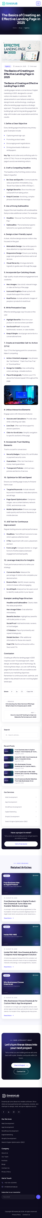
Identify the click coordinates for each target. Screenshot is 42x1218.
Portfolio (4, 1161)
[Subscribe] (38, 1197)
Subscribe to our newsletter (11, 1192)
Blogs (20, 28)
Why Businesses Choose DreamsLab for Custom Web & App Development (20, 1002)
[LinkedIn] (9, 1112)
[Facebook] (3, 1112)
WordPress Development (13, 807)
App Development (11, 802)
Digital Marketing (10, 812)
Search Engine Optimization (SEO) (16, 821)
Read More (7, 918)
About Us (5, 1153)
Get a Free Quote (21, 844)
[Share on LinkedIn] (17, 692)
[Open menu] (38, 3)
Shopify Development (12, 816)
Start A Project (19, 1065)
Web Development (11, 797)
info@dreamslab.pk (10, 1187)
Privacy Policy (6, 1172)
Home (15, 28)
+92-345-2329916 (10, 1183)
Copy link (30, 691)
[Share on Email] (22, 692)
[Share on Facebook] (12, 692)
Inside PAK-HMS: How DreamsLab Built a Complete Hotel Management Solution (20, 953)
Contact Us (21, 1071)
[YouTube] (19, 1112)
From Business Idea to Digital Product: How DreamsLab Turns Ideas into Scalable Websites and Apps (20, 903)
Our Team (5, 1157)
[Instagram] (14, 1112)
